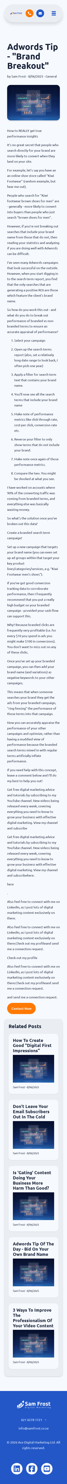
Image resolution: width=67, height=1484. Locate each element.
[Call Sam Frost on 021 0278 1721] (29, 13)
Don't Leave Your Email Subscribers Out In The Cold (31, 1111)
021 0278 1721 (31, 1420)
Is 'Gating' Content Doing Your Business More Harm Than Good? (32, 1180)
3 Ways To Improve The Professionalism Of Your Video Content (33, 1318)
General (51, 76)
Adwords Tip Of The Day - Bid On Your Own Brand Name (33, 1249)
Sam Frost (18, 76)
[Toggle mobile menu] (54, 13)
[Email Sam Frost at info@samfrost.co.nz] (40, 13)
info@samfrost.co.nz (34, 1428)
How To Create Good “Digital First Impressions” (32, 1045)
